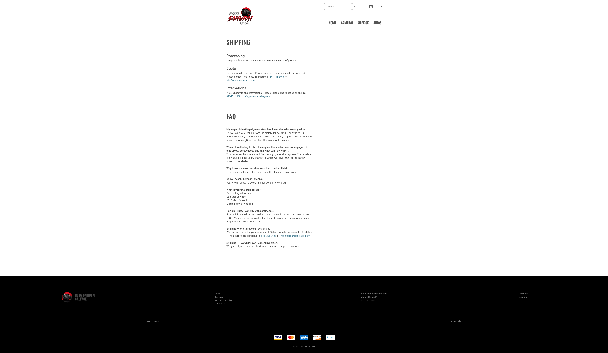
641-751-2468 (268, 235)
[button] (364, 6)
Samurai (219, 297)
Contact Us (220, 303)
